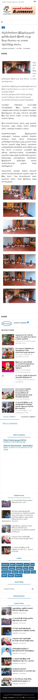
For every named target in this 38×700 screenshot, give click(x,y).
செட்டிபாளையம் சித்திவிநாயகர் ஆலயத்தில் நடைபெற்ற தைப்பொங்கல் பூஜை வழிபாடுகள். (25, 350)
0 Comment (26, 48)
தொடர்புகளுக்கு (6, 572)
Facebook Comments (29, 417)
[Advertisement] (19, 473)
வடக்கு (33, 572)
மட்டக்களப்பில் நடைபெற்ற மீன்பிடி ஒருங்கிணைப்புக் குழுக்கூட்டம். (22, 680)
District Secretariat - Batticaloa (18, 445)
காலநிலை (12, 568)
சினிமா (25, 568)
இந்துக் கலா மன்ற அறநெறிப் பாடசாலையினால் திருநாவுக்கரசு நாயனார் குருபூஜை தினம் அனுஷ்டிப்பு (24, 365)
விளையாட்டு (18, 575)
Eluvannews (18, 695)
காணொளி (5, 568)
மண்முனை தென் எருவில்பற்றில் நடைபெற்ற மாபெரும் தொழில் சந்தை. (22, 537)
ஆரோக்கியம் (5, 564)
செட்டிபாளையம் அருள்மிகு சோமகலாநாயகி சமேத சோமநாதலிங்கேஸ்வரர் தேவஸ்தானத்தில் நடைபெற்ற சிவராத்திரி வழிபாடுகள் (23, 393)
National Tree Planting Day (15, 442)
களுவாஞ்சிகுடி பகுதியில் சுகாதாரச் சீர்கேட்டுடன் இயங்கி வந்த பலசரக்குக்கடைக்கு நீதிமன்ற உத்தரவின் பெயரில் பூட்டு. (23, 529)
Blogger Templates (8, 697)
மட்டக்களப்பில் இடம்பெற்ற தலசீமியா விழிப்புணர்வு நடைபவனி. (22, 501)
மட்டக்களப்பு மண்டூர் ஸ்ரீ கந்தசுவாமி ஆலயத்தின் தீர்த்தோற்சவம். (25, 376)
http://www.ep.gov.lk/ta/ (15, 440)
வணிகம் (4, 575)
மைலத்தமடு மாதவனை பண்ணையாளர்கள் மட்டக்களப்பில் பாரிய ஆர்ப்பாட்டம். (23, 670)
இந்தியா (13, 564)
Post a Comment (10, 423)
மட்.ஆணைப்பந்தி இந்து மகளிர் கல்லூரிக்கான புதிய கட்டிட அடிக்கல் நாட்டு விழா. (22, 549)
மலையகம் (26, 572)
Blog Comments (10, 417)
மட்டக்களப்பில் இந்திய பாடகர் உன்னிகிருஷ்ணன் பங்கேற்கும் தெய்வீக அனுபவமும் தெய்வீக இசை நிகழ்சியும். (24, 405)
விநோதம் (11, 575)
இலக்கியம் (19, 564)
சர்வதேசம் (19, 568)
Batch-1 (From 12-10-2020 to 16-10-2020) (18, 448)
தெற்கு (31, 568)
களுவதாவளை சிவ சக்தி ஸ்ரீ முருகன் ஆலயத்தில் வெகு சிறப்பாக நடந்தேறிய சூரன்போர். (25, 337)
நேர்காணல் (15, 572)
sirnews (23, 323)
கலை (32, 564)
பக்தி (3, 27)
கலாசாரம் (26, 564)
